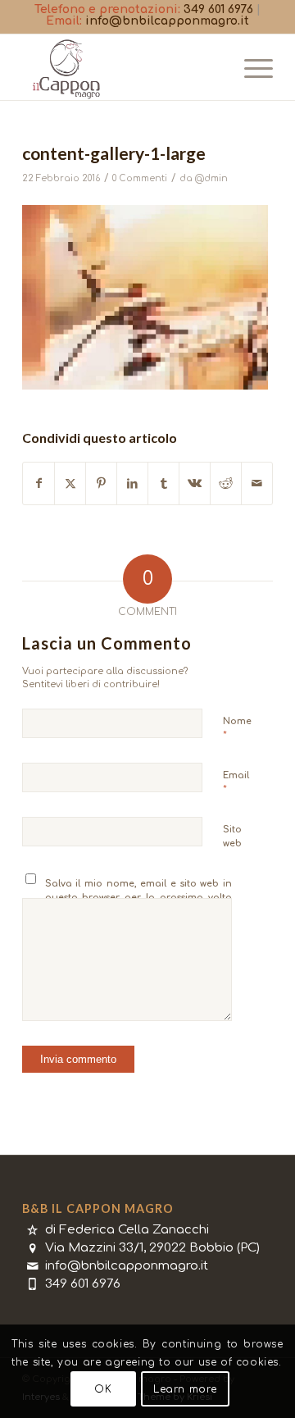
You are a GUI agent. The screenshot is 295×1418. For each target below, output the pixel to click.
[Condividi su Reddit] (226, 483)
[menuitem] (250, 67)
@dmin (211, 178)
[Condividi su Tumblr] (163, 483)
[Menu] (250, 67)
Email (236, 783)
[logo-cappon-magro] (122, 67)
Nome (237, 728)
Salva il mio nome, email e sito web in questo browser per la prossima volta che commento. (139, 897)
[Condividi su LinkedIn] (132, 483)
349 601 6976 (218, 9)
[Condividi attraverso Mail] (257, 483)
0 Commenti (139, 178)
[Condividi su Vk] (194, 483)
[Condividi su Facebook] (38, 483)
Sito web (232, 836)
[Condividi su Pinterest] (101, 483)
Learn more (185, 1389)
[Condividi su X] (70, 483)
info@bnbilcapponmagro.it (167, 21)
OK (102, 1389)
